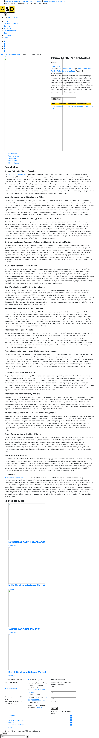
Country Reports (10, 31)
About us (11, 715)
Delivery (11, 727)
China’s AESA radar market (14, 478)
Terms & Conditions (15, 720)
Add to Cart (56, 99)
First (52, 693)
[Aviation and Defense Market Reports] (7, 10)
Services (7, 26)
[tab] (51, 153)
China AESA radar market (17, 175)
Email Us (31, 692)
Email (53, 702)
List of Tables (13, 161)
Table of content (14, 156)
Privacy (11, 722)
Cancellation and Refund (17, 725)
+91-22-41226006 (38, 690)
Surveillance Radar (69, 71)
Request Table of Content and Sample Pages (71, 104)
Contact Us (8, 35)
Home (6, 21)
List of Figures (13, 163)
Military (90, 69)
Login (6, 38)
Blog (5, 33)
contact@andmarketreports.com (55, 1)
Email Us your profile (11, 688)
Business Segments (11, 24)
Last (52, 699)
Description (12, 154)
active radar (82, 69)
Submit (54, 708)
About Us (7, 28)
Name (53, 687)
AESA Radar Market (13, 55)
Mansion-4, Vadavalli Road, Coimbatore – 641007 (23, 1)
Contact (11, 718)
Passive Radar (56, 71)
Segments (12, 158)
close (5, 734)
